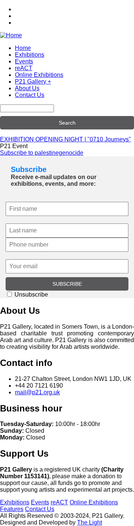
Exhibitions (29, 54)
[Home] (11, 35)
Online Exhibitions (39, 75)
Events (24, 61)
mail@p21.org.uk (37, 392)
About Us (27, 88)
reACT (23, 68)
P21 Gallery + (33, 81)
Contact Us (29, 95)
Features (11, 509)
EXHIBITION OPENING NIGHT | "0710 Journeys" (65, 139)
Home (23, 48)
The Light (89, 522)
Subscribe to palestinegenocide (41, 153)
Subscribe (29, 169)
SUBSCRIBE (67, 284)
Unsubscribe (30, 294)
